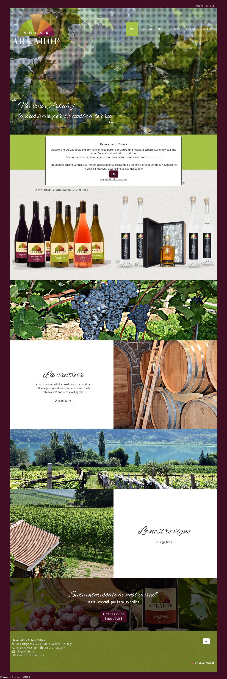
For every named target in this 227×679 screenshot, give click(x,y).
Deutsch (210, 6)
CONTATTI (206, 29)
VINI (160, 29)
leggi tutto (64, 400)
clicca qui (155, 157)
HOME (132, 29)
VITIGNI (190, 29)
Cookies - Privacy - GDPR (15, 677)
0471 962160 (28, 647)
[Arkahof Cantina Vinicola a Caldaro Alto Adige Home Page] (35, 29)
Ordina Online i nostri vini (113, 616)
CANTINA (146, 29)
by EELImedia (203, 662)
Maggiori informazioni (113, 179)
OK (113, 174)
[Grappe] (165, 233)
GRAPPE (175, 29)
